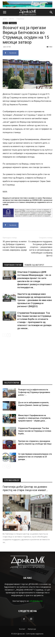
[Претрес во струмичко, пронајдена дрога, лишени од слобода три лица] (9, 444)
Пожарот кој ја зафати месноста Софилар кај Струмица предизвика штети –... (34, 392)
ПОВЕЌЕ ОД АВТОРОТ (34, 265)
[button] (51, 12)
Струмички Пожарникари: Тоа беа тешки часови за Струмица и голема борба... (34, 431)
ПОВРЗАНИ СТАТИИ (12, 265)
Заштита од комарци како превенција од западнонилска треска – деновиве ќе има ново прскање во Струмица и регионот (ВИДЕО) (34, 300)
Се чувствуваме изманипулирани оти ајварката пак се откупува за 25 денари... (35, 456)
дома (5, 19)
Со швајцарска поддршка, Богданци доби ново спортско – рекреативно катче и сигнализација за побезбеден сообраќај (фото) (40, 248)
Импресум (32, 629)
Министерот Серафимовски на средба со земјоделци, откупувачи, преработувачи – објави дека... (34, 418)
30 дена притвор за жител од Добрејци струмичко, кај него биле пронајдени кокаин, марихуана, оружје (15, 245)
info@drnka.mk (36, 601)
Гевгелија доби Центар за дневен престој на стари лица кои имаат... (25, 488)
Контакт (22, 629)
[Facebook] (24, 619)
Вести (11, 19)
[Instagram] (31, 619)
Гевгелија (6, 529)
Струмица (20, 19)
